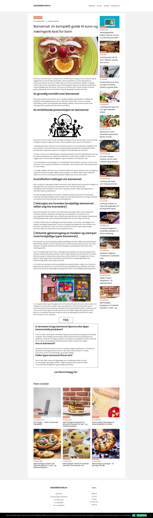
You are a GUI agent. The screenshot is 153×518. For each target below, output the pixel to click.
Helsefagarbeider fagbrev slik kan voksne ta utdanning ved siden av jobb (109, 35)
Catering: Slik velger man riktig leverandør (108, 182)
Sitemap (94, 505)
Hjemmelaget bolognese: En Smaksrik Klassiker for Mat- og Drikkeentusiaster (109, 305)
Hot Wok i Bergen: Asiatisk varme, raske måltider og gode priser (109, 159)
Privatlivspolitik (141, 515)
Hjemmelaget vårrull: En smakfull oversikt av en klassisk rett (76, 464)
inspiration (103, 27)
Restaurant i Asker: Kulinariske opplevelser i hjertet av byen (109, 134)
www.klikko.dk (60, 505)
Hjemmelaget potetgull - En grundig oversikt (103, 464)
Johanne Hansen (53, 21)
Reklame (92, 6)
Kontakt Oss (115, 6)
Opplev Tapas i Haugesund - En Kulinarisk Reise (106, 280)
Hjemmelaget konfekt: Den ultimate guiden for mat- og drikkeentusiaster (45, 465)
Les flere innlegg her (65, 372)
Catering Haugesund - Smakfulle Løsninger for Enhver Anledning (109, 231)
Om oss (99, 6)
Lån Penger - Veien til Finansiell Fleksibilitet (46, 423)
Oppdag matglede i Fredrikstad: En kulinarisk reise (109, 255)
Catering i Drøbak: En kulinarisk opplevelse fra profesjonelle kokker (109, 206)
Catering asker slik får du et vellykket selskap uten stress (109, 60)
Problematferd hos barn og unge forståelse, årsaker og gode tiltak (109, 84)
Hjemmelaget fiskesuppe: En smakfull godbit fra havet (103, 423)
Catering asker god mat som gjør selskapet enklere (109, 109)
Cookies (106, 6)
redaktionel (38, 17)
